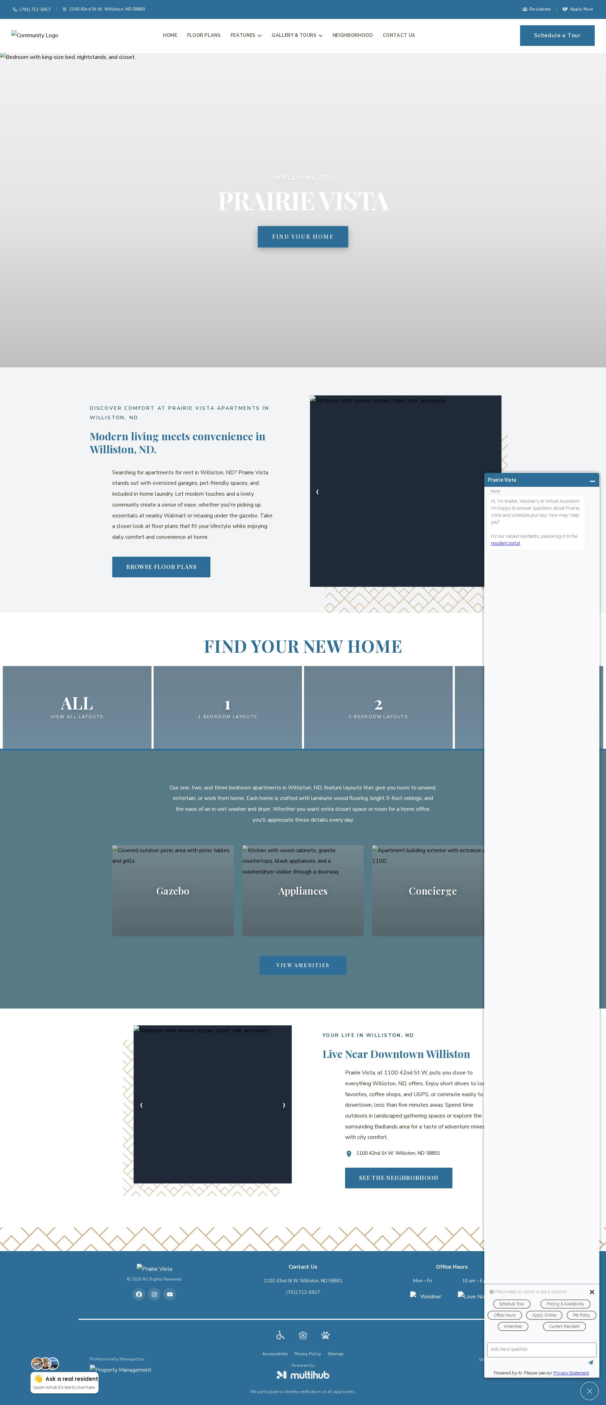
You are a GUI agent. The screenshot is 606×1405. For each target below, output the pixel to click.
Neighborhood (353, 35)
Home (170, 35)
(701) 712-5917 (35, 9)
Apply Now (581, 9)
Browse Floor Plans (161, 566)
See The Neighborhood (398, 1177)
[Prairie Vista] (154, 1269)
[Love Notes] (475, 1298)
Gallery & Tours (294, 35)
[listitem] (139, 1294)
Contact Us (399, 35)
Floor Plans (204, 35)
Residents (540, 9)
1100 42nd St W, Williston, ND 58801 (303, 1281)
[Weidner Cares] (427, 1298)
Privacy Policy (307, 1354)
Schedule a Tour (557, 35)
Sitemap (336, 1354)
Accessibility (275, 1354)
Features (243, 35)
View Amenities (302, 965)
